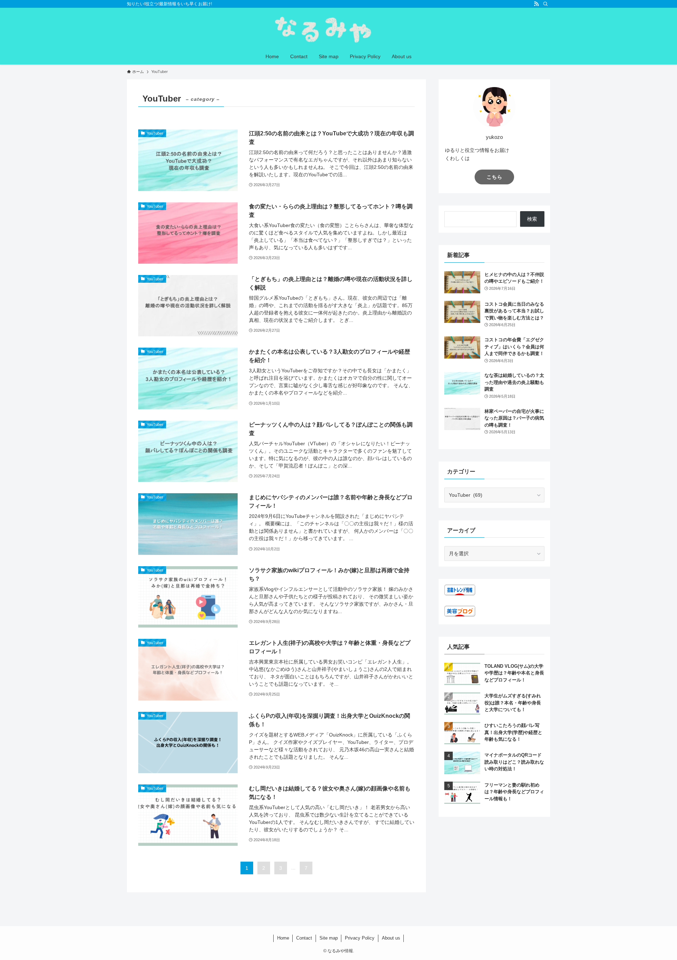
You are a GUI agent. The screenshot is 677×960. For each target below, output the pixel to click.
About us (391, 938)
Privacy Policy (359, 938)
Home (283, 938)
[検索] (545, 4)
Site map (328, 938)
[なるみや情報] (338, 29)
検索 (532, 219)
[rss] (536, 4)
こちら (494, 177)
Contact (304, 938)
